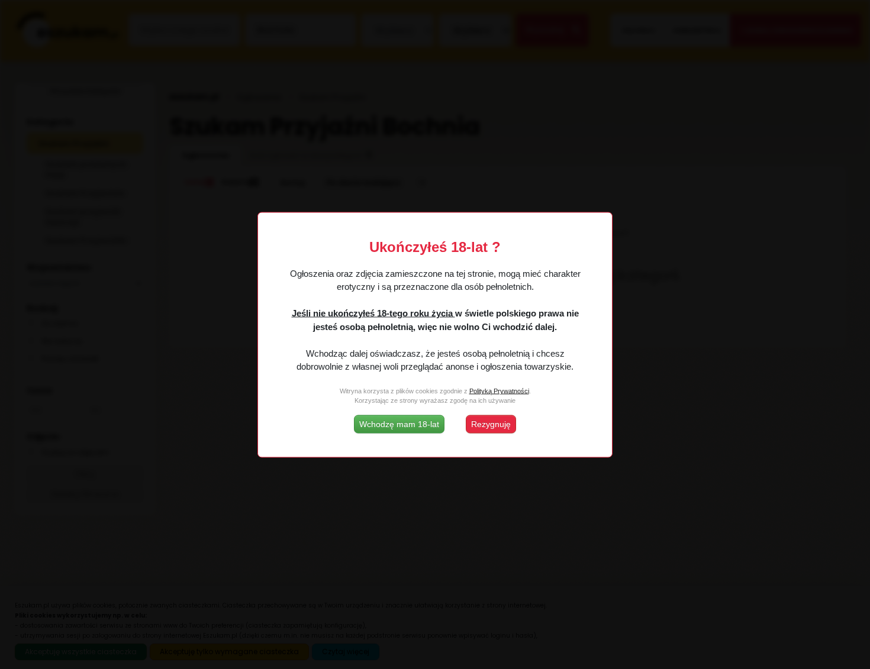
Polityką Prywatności (499, 391)
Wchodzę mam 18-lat (399, 423)
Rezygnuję (491, 423)
